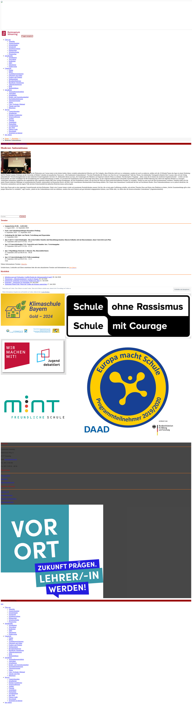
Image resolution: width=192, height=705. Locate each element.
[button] (33, 316)
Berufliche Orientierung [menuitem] (16, 650)
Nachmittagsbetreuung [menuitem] (16, 666)
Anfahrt (11, 118)
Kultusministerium (6, 495)
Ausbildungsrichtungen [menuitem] (16, 641)
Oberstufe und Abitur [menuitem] (15, 643)
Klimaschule (13, 50)
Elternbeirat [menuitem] (12, 632)
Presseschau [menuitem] (12, 622)
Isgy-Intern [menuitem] (8, 702)
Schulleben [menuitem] (8, 657)
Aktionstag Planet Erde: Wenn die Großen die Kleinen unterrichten (26, 284)
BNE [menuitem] (10, 654)
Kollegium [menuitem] (12, 629)
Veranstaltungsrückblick (16, 92)
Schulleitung (13, 57)
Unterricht (8, 68)
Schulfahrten (13, 95)
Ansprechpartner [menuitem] (14, 611)
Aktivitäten (12, 93)
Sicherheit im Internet (15, 133)
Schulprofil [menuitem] (12, 614)
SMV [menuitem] (10, 631)
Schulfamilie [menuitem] (9, 623)
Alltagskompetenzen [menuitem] (15, 652)
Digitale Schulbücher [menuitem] (15, 683)
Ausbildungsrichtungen (16, 74)
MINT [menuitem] (11, 640)
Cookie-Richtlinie (45, 292)
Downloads (12, 131)
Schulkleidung (13, 126)
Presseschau (12, 54)
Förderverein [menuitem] (13, 634)
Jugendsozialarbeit (21, 144)
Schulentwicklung (14, 48)
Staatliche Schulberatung (8, 499)
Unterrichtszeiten (14, 111)
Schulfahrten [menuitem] (13, 663)
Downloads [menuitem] (12, 699)
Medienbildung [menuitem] (13, 656)
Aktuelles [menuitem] (12, 609)
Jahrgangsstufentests (7, 502)
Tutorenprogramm (14, 100)
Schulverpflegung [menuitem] (14, 684)
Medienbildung (13, 88)
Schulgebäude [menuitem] (13, 613)
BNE (10, 86)
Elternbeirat (12, 65)
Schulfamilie (9, 56)
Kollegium (12, 61)
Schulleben (8, 90)
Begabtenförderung (15, 81)
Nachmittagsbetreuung (16, 99)
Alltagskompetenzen (15, 84)
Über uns (8, 39)
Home (7, 138)
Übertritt (11, 120)
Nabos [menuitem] (11, 670)
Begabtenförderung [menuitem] (15, 648)
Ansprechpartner (14, 43)
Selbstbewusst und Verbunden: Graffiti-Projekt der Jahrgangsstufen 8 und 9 (28, 277)
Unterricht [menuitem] (8, 636)
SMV (10, 63)
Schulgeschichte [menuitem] (14, 620)
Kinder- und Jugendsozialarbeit (18, 97)
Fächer (11, 70)
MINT (11, 72)
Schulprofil (12, 47)
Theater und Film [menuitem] (14, 674)
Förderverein (13, 66)
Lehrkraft (4, 144)
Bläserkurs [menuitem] (12, 675)
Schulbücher (13, 113)
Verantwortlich (5, 476)
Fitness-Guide (13, 129)
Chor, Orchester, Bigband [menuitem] (17, 672)
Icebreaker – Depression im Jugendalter (17, 282)
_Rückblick (14, 138)
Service (7, 109)
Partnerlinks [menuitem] (12, 692)
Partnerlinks (12, 124)
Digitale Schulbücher (15, 115)
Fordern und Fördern (15, 77)
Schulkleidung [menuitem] (13, 693)
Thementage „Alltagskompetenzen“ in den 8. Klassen (22, 279)
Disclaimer (4, 479)
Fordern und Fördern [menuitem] (15, 645)
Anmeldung (12, 122)
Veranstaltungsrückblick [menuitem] (16, 659)
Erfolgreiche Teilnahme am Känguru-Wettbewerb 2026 (22, 281)
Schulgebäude (13, 45)
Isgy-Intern (8, 135)
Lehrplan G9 (5, 492)
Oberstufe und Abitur (15, 75)
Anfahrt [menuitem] (11, 686)
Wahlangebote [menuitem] (13, 647)
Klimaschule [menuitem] (13, 618)
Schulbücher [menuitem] (13, 681)
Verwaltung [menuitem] (12, 627)
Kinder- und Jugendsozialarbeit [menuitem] (18, 665)
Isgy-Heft (12, 127)
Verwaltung (12, 59)
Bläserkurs (12, 108)
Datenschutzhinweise (7, 482)
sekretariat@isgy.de (10, 459)
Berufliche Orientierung (16, 83)
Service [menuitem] (7, 677)
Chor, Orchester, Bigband (17, 104)
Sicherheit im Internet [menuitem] (15, 701)
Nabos (11, 102)
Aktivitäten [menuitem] (12, 661)
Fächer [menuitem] (11, 638)
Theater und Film (14, 106)
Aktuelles (12, 41)
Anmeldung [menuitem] (12, 690)
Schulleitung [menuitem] (13, 625)
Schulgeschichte (14, 52)
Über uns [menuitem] (8, 607)
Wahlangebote (13, 79)
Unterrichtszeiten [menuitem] (14, 679)
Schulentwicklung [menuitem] (14, 616)
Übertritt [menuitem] (11, 688)
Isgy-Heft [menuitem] (12, 695)
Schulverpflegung (14, 117)
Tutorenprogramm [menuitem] (14, 668)
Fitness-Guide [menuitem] (13, 697)
